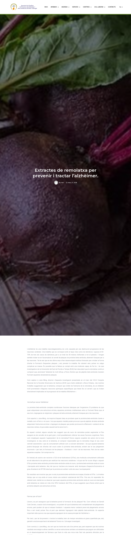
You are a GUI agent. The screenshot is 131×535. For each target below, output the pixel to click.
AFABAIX (54, 7)
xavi (62, 182)
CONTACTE (112, 7)
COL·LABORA (98, 7)
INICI (46, 7)
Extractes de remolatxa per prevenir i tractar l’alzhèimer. (65, 172)
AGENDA (64, 7)
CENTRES (86, 7)
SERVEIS (75, 7)
